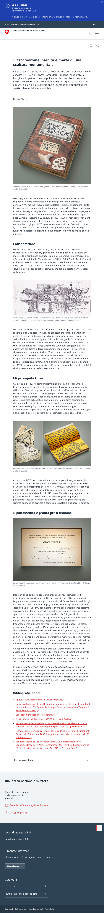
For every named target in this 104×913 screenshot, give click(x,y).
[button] (99, 828)
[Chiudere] (102, 2)
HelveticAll (11, 886)
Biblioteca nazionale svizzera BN (28, 30)
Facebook (13, 857)
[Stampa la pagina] (91, 45)
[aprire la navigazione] (97, 33)
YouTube (46, 857)
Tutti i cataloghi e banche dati (21, 893)
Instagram (30, 857)
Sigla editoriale (20, 909)
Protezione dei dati (35, 909)
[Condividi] (97, 45)
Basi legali (9, 909)
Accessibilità (49, 909)
